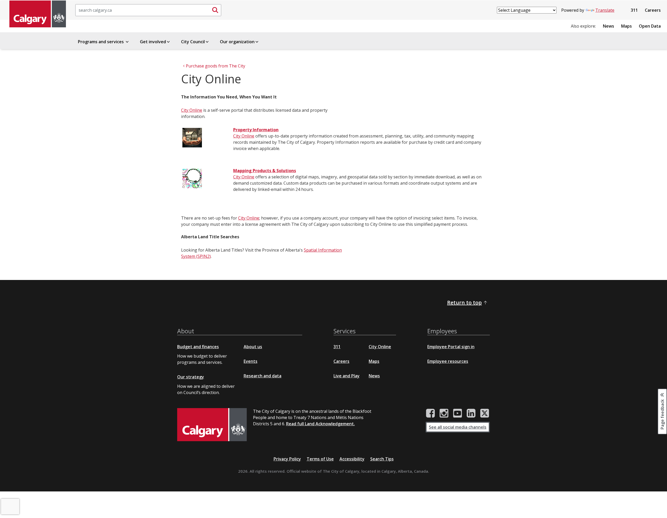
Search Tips (382, 459)
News (608, 26)
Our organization (237, 42)
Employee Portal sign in (450, 347)
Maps (626, 26)
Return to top (464, 302)
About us (253, 347)
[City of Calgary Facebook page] (430, 413)
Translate (604, 10)
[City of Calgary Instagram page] (444, 413)
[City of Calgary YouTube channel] (457, 413)
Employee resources (447, 361)
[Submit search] (215, 10)
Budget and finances (198, 347)
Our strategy (190, 377)
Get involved (153, 42)
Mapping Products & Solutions (264, 170)
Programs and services (101, 42)
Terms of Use (320, 459)
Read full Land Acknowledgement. (320, 424)
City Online (191, 110)
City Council (193, 42)
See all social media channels (457, 427)
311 (634, 10)
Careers (653, 10)
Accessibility (352, 459)
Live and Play (347, 376)
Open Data (650, 26)
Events (250, 361)
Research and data (262, 376)
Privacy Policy (287, 459)
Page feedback (662, 413)
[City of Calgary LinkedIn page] (471, 413)
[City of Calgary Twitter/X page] (484, 413)
